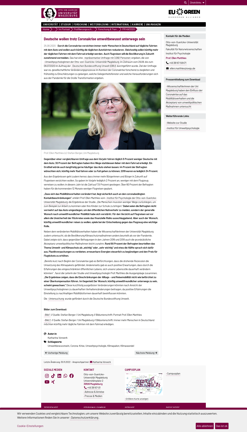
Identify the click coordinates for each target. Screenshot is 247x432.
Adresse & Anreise (94, 392)
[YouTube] (47, 382)
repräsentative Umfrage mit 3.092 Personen (108, 58)
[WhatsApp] (65, 376)
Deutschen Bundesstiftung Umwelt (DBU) (94, 66)
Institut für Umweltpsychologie (183, 128)
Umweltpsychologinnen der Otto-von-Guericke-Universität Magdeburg (82, 62)
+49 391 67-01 (93, 388)
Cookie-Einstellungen (30, 426)
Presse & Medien (93, 396)
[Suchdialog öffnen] (185, 3)
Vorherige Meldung (57, 353)
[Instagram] (47, 376)
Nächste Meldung (145, 353)
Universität (50, 24)
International (120, 24)
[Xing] (53, 382)
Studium (66, 24)
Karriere (137, 24)
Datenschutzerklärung (84, 417)
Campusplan (173, 373)
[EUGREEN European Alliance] (187, 19)
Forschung (80, 24)
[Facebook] (72, 376)
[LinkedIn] (59, 376)
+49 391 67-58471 (177, 63)
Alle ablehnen (205, 426)
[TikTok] (53, 376)
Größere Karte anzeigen (137, 399)
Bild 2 (48, 320)
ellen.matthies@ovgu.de (182, 68)
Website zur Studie (177, 123)
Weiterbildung (99, 24)
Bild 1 (47, 315)
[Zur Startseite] (60, 14)
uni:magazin (153, 24)
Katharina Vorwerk (102, 362)
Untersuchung (56, 299)
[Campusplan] (144, 395)
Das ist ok (222, 426)
